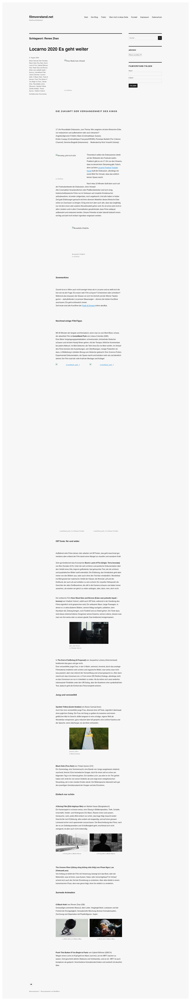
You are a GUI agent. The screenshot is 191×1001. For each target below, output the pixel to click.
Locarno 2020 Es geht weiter (58, 49)
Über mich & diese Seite (118, 17)
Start (86, 17)
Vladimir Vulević (40, 91)
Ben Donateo (43, 61)
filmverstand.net (41, 16)
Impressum (144, 17)
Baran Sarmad (33, 61)
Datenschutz (157, 17)
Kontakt (134, 17)
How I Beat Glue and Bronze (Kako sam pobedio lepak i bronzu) (38, 70)
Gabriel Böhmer (43, 65)
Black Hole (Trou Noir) (36, 63)
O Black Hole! (37, 77)
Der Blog (94, 17)
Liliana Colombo (34, 75)
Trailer (103, 17)
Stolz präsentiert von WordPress (50, 991)
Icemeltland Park (40, 72)
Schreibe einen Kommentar (38, 94)
